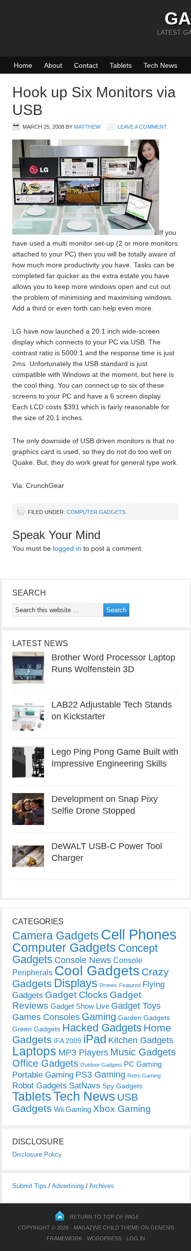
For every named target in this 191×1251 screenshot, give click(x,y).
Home (23, 65)
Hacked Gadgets (102, 1028)
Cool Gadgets (97, 970)
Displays (75, 983)
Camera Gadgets (55, 935)
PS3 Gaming (100, 1075)
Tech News (160, 65)
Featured (130, 985)
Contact (86, 65)
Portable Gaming (42, 1075)
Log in (135, 1238)
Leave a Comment (142, 127)
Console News (82, 960)
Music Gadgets (143, 1052)
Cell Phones (139, 934)
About (53, 65)
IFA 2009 (67, 1041)
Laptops (34, 1051)
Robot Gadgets (39, 1085)
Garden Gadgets (144, 1018)
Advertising (68, 1186)
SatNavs (84, 1085)
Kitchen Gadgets (140, 1040)
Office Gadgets (45, 1063)
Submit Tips (29, 1186)
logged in (67, 548)
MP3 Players (83, 1052)
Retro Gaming (144, 1076)
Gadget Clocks (76, 995)
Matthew (87, 127)
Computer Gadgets (96, 512)
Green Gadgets (36, 1029)
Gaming (99, 1016)
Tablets (121, 65)
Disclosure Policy (37, 1154)
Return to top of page (104, 1217)
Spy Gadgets (122, 1086)
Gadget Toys (136, 1006)
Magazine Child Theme (106, 1227)
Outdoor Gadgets (101, 1065)
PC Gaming (143, 1064)
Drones (108, 985)
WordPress (104, 1238)
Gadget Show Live (79, 1006)
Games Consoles (46, 1017)
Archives (101, 1186)
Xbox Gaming (122, 1109)
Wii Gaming (72, 1109)
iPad (94, 1039)
